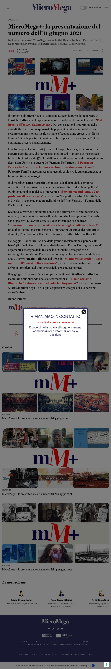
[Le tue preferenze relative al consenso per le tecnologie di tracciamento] (106, 664)
